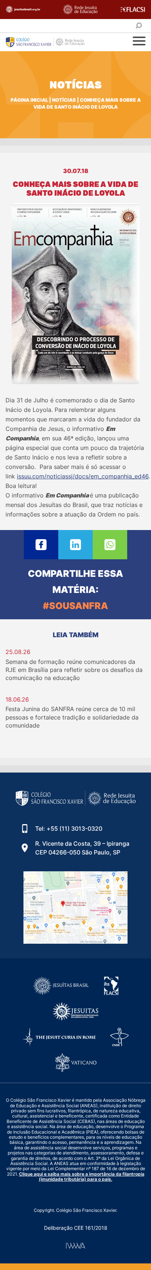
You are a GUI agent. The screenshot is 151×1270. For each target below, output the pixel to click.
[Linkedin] (75, 544)
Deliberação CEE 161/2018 (75, 1228)
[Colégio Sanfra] (49, 42)
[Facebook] (41, 544)
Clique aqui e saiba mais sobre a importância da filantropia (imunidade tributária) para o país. (81, 1176)
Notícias (64, 100)
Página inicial (29, 100)
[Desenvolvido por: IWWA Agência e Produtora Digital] (75, 1246)
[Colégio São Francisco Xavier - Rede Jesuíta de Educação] (75, 907)
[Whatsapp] (110, 544)
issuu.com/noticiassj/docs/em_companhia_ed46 (82, 476)
